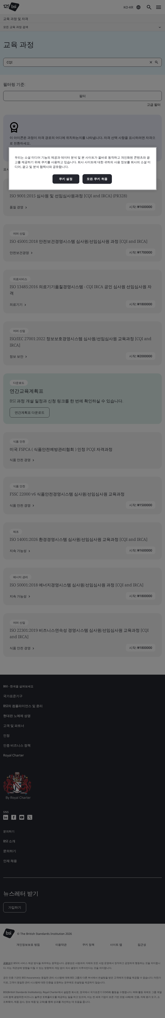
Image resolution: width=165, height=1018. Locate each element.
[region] (83, 168)
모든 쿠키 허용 (97, 179)
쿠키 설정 (66, 179)
